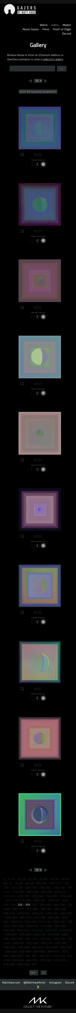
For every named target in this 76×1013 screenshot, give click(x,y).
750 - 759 (25, 943)
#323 (38, 383)
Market (67, 25)
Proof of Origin (62, 29)
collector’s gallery (53, 59)
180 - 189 (25, 892)
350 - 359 (66, 904)
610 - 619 (30, 930)
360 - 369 (11, 909)
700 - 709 (24, 939)
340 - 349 (52, 904)
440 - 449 (59, 913)
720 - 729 (52, 939)
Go (62, 69)
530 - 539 (52, 921)
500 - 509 (10, 921)
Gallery (55, 25)
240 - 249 (45, 896)
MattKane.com (11, 982)
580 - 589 (53, 926)
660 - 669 (32, 934)
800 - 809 (30, 947)
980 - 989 (16, 964)
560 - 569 (25, 926)
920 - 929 (66, 956)
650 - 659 (18, 934)
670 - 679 (46, 934)
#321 (38, 231)
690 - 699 (10, 939)
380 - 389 (39, 909)
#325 (38, 536)
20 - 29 (26, 879)
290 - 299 (46, 900)
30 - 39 (37, 879)
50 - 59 (59, 879)
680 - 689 (61, 934)
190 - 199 (39, 892)
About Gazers (30, 29)
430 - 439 (45, 913)
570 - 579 (39, 926)
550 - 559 (11, 926)
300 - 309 (61, 900)
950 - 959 (39, 960)
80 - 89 (24, 883)
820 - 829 (59, 947)
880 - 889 (10, 956)
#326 (38, 612)
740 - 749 (11, 943)
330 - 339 (38, 904)
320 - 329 (24, 904)
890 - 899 (24, 956)
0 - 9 (6, 879)
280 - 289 (32, 900)
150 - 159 (52, 887)
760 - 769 (39, 943)
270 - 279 (18, 900)
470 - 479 (32, 917)
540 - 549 (66, 921)
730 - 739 (66, 939)
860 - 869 (46, 951)
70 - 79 (13, 883)
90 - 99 (35, 883)
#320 (38, 154)
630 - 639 (59, 930)
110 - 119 (62, 883)
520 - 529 (38, 921)
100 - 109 (48, 883)
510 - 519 (24, 921)
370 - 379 (25, 909)
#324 (38, 459)
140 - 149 (38, 887)
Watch (44, 25)
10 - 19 (15, 879)
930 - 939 (11, 960)
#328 (38, 765)
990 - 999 (30, 964)
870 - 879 (61, 951)
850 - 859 (32, 951)
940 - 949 (25, 960)
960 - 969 (53, 960)
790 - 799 (16, 947)
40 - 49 (48, 879)
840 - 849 (18, 951)
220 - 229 (16, 896)
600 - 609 (16, 930)
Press (45, 29)
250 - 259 (59, 896)
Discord (66, 33)
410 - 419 (16, 913)
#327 (38, 688)
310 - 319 (10, 904)
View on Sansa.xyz (38, 160)
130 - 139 (24, 887)
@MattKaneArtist (35, 982)
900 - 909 (38, 956)
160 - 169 (66, 887)
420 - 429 (30, 913)
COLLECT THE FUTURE (38, 1006)
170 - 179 (11, 892)
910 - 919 (52, 956)
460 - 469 (18, 917)
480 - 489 (46, 917)
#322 (38, 307)
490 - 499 (61, 917)
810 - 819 (45, 947)
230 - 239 (30, 896)
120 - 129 (10, 887)
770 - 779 (53, 943)
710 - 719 (38, 939)
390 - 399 (53, 909)
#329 (38, 841)
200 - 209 (53, 892)
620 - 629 (45, 930)
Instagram (55, 982)
